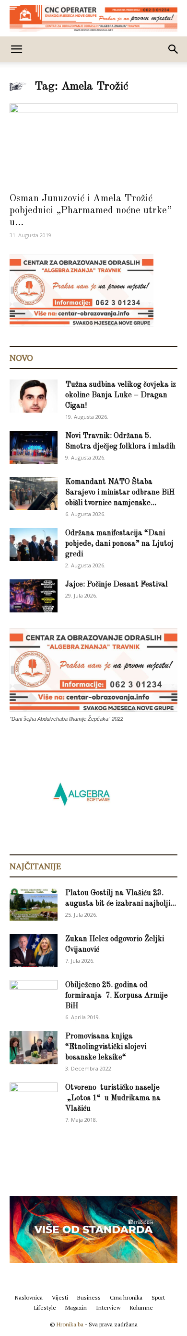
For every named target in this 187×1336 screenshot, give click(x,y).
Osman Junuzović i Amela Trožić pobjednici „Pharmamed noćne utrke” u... (91, 211)
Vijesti (60, 1297)
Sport (158, 1297)
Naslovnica (29, 1297)
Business (89, 1297)
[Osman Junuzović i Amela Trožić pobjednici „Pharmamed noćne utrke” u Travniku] (93, 145)
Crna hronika (126, 1297)
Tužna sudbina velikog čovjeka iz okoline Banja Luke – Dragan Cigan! (120, 395)
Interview (108, 1307)
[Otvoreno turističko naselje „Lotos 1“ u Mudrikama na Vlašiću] (34, 1098)
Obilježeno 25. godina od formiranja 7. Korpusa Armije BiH (116, 995)
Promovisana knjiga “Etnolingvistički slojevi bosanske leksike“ (105, 1047)
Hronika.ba (70, 1324)
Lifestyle (45, 1307)
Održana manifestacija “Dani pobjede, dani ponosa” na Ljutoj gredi (119, 544)
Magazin (76, 1307)
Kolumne (141, 1307)
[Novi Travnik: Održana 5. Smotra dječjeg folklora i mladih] (34, 447)
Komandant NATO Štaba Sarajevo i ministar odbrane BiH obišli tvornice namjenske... (120, 492)
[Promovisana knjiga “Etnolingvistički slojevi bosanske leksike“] (34, 1047)
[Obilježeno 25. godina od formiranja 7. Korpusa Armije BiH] (34, 997)
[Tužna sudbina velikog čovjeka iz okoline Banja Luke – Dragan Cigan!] (34, 396)
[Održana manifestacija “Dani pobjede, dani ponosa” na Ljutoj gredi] (34, 544)
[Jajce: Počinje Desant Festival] (34, 595)
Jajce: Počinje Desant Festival (116, 584)
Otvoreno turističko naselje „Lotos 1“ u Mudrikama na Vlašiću (113, 1098)
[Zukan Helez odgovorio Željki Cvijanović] (34, 950)
